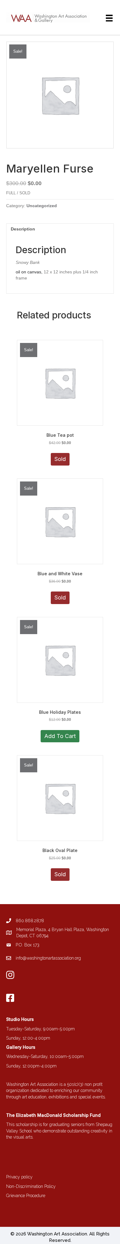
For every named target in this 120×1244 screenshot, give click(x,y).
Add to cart (60, 736)
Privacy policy (19, 1176)
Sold (60, 459)
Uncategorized (41, 205)
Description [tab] (23, 228)
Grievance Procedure (25, 1195)
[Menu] (109, 18)
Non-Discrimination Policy (31, 1186)
